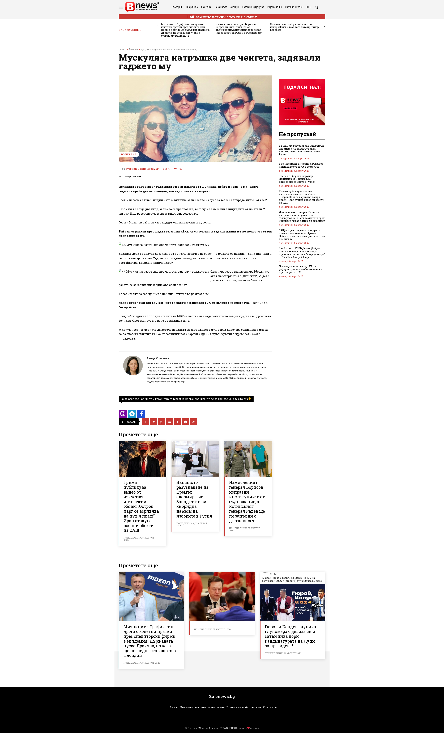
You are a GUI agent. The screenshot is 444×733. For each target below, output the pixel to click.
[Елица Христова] (132, 369)
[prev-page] (157, 26)
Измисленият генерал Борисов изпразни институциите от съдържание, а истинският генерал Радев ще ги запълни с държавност (239, 28)
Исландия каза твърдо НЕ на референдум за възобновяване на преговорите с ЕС (300, 269)
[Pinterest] (153, 421)
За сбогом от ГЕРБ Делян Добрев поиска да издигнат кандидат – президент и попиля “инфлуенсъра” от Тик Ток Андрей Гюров (302, 253)
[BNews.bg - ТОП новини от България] (142, 7)
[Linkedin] (169, 421)
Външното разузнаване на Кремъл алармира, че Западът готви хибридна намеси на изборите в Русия (194, 499)
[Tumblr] (177, 421)
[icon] (123, 415)
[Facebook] (145, 421)
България (133, 49)
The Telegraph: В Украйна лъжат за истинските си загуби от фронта (301, 165)
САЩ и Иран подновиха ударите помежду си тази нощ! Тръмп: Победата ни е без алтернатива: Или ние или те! (302, 234)
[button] (316, 7)
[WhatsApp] (161, 421)
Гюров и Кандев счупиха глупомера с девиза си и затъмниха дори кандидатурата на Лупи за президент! (290, 636)
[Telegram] (185, 421)
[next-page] (324, 26)
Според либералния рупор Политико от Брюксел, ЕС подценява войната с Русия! (297, 179)
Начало (122, 49)
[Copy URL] (193, 421)
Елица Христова (133, 176)
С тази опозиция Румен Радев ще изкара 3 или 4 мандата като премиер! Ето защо (294, 27)
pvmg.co (254, 728)
